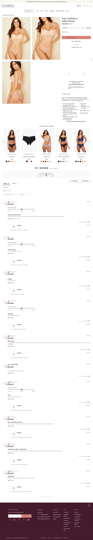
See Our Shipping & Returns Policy (76, 84)
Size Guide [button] (88, 27)
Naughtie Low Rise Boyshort (29, 156)
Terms (49, 537)
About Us (76, 512)
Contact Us (66, 520)
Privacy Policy (43, 537)
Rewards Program (57, 514)
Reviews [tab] (5, 183)
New (38, 11)
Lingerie (52, 11)
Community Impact (76, 523)
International (66, 518)
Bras (42, 11)
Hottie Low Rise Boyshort (63, 156)
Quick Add (12, 148)
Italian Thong (11, 218)
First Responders (56, 516)
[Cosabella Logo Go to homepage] (7, 6)
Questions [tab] (14, 183)
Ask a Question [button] (74, 180)
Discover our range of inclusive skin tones (76, 121)
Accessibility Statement (77, 519)
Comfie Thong (12, 156)
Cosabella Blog (77, 514)
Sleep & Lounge (60, 11)
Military (54, 518)
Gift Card (66, 526)
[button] (91, 59)
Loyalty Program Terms (57, 537)
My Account (55, 512)
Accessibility (77, 516)
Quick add (68, 62)
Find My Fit (28, 11)
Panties (47, 11)
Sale (67, 11)
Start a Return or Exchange (67, 523)
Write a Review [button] (86, 180)
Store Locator (77, 526)
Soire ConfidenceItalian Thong (70, 19)
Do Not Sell (65, 537)
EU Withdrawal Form (67, 529)
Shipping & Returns (66, 515)
